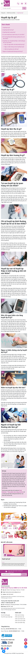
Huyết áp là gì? (6, 27)
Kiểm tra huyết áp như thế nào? (11, 49)
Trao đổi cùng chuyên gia (6, 616)
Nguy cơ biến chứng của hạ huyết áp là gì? (14, 46)
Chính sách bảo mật (19, 616)
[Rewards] (3, 651)
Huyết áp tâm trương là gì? (9, 32)
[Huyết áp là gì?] (14, 550)
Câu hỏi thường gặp (5, 615)
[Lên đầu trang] (25, 636)
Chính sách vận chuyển (20, 620)
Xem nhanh (6, 24)
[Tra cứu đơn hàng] (22, 3)
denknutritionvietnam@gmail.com (13, 592)
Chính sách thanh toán (20, 618)
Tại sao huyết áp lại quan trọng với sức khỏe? (13, 34)
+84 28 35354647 (13, 631)
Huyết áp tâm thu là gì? (8, 30)
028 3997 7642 (9, 606)
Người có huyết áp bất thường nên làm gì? (13, 51)
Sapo (22, 653)
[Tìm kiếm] (24, 8)
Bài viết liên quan (6, 542)
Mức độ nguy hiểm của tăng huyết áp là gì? (14, 44)
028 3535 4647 (10, 594)
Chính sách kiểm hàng (20, 622)
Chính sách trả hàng (19, 615)
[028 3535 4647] (18, 3)
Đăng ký (24, 574)
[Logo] (6, 3)
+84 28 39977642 (10, 628)
